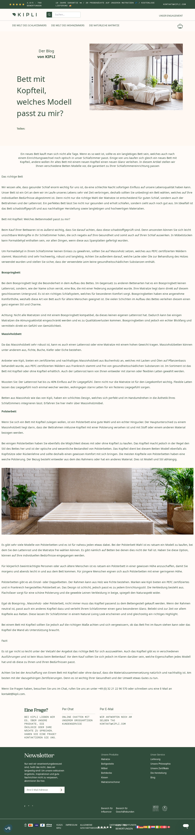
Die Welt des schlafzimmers (29, 25)
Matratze (105, 759)
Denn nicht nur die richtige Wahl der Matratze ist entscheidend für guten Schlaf (107, 198)
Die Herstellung (158, 773)
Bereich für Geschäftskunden (125, 810)
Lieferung (155, 759)
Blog (152, 778)
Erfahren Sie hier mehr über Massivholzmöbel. (74, 403)
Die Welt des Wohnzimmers (68, 25)
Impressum (71, 825)
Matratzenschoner (110, 782)
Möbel (104, 768)
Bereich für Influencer (107, 810)
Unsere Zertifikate (159, 768)
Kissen (104, 778)
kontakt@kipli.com (174, 4)
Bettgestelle (107, 764)
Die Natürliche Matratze (104, 25)
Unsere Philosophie (160, 764)
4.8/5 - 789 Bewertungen (34, 4)
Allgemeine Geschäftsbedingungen (93, 826)
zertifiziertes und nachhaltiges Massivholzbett (68, 360)
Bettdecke (106, 773)
